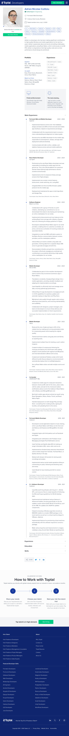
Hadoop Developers (9, 704)
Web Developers (8, 678)
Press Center (39, 646)
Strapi (59, 31)
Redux (58, 28)
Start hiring (46, 622)
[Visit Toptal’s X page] (55, 720)
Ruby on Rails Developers (42, 694)
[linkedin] (44, 560)
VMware (48, 34)
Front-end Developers (9, 672)
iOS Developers (7, 707)
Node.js (27, 31)
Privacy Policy (36, 728)
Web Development (50, 31)
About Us (38, 655)
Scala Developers (40, 701)
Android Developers (9, 688)
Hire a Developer (57, 3)
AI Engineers (6, 685)
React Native (33, 28)
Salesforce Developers (41, 698)
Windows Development (38, 34)
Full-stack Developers (9, 669)
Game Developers (8, 701)
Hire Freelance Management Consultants (15, 649)
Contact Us (39, 643)
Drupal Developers (8, 698)
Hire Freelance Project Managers (12, 652)
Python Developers (40, 688)
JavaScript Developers (41, 669)
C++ (26, 28)
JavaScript (40, 28)
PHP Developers (40, 682)
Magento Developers (41, 675)
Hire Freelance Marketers (10, 646)
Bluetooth (28, 34)
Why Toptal (39, 639)
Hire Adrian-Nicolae (13, 35)
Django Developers (8, 694)
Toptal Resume (40, 649)
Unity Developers (40, 704)
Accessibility (53, 728)
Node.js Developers (41, 678)
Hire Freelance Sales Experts (11, 659)
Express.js (34, 31)
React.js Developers (41, 691)
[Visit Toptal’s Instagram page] (64, 720)
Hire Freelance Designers (10, 643)
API (54, 28)
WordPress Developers (41, 707)
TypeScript (48, 28)
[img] (33, 12)
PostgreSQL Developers (42, 685)
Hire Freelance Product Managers (12, 655)
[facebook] (40, 560)
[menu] (67, 2)
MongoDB (41, 31)
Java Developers (8, 710)
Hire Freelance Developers (11, 639)
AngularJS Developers (9, 691)
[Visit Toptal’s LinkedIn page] (50, 720)
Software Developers (9, 675)
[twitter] (36, 560)
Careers (38, 652)
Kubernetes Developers (42, 672)
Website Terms (45, 728)
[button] (45, 115)
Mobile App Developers (10, 682)
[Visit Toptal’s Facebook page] (59, 720)
